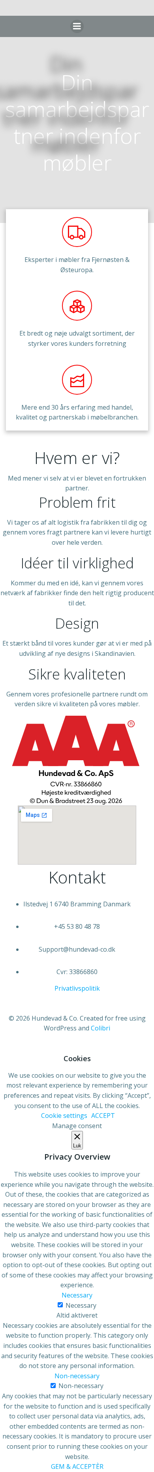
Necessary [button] (77, 1295)
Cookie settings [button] (64, 1115)
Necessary (81, 1305)
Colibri (100, 1028)
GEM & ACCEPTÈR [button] (77, 1466)
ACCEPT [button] (103, 1115)
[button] (77, 988)
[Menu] (77, 26)
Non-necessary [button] (77, 1376)
